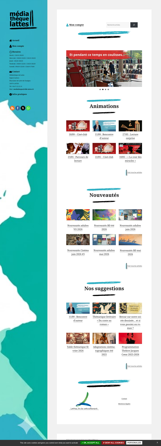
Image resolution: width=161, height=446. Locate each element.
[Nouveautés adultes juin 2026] (130, 214)
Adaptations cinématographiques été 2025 (104, 350)
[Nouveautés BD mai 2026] (130, 239)
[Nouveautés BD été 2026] (104, 214)
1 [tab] (100, 89)
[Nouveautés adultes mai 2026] (104, 239)
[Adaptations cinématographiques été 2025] (104, 338)
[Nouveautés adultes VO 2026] (78, 214)
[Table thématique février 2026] (78, 338)
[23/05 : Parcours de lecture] (78, 148)
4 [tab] (108, 89)
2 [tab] (102, 89)
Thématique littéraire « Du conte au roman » (104, 320)
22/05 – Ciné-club (104, 156)
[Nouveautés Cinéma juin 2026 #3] (78, 239)
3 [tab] (105, 89)
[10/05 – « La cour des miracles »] (130, 148)
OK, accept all (91, 443)
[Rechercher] (134, 25)
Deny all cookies (114, 443)
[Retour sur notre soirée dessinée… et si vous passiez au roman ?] (130, 308)
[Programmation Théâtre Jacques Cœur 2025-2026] (130, 338)
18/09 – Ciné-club (78, 134)
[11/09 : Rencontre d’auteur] (104, 125)
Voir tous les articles (134, 172)
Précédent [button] (68, 68)
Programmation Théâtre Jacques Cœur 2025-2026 (130, 350)
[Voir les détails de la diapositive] (114, 68)
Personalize (134, 443)
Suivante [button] (139, 68)
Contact (124, 398)
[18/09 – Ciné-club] (78, 125)
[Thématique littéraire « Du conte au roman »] (104, 308)
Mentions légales (124, 404)
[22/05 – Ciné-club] (104, 148)
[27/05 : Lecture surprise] (130, 125)
